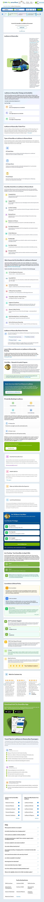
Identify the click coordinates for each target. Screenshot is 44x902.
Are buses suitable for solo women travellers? (15, 842)
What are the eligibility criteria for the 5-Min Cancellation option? (18, 872)
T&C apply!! (20, 440)
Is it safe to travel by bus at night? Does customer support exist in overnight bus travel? (19, 839)
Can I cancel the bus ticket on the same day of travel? (16, 854)
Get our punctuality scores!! (12, 465)
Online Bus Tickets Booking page (13, 266)
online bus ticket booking (34, 42)
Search (39, 9)
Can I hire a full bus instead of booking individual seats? (17, 868)
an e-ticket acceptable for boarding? (13, 857)
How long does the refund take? (12, 861)
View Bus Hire (11, 448)
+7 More (19, 340)
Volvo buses (36, 51)
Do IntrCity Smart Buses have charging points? (15, 831)
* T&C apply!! (29, 132)
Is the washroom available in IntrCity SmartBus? (15, 834)
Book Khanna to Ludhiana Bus (13, 392)
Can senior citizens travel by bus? (12, 846)
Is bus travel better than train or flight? (13, 865)
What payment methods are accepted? (13, 827)
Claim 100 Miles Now (22, 544)
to (8, 883)
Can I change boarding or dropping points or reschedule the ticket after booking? (20, 850)
